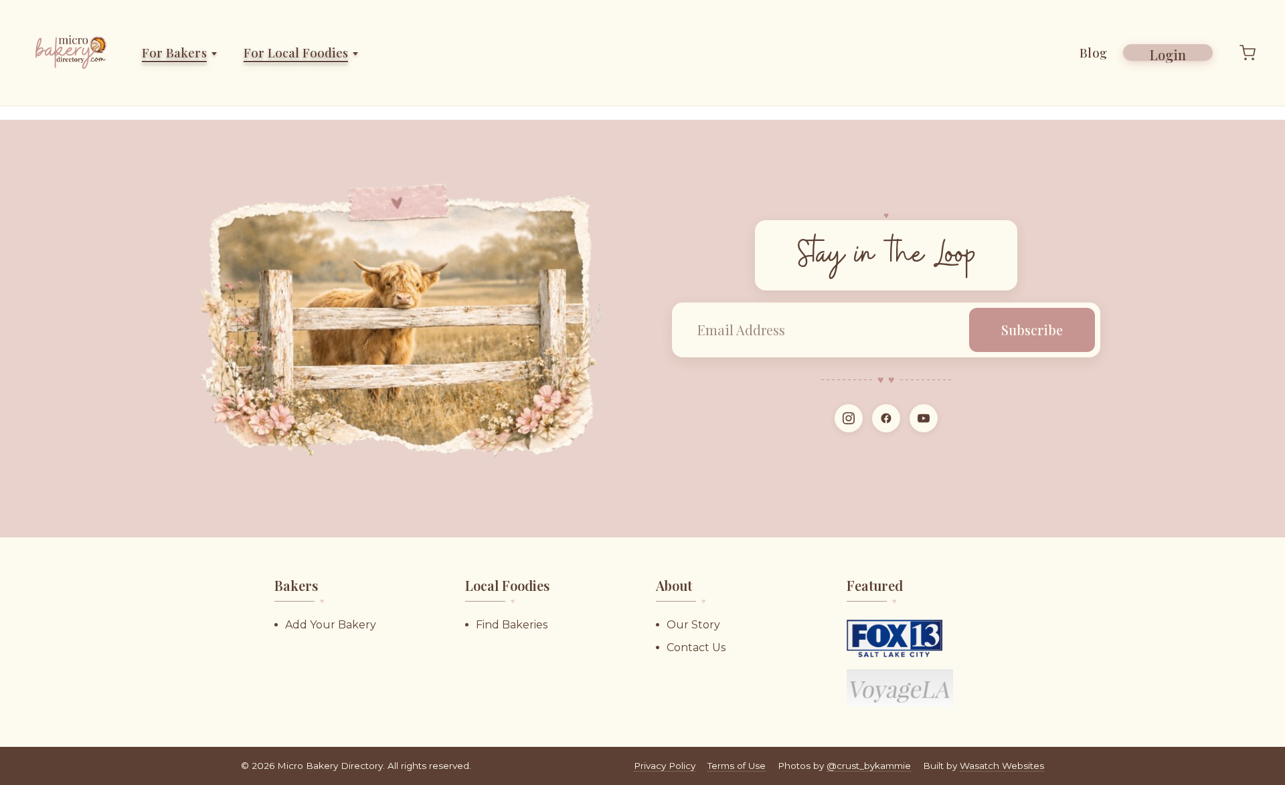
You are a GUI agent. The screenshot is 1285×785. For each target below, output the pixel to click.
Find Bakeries (511, 624)
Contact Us (696, 647)
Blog (1093, 52)
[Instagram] (849, 418)
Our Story (693, 624)
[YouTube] (924, 418)
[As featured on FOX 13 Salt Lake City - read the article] (894, 638)
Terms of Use (736, 765)
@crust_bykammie (869, 765)
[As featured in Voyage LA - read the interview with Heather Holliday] (900, 688)
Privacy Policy (664, 765)
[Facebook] (886, 418)
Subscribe (1032, 330)
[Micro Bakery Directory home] (72, 52)
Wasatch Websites (1002, 765)
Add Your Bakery (330, 624)
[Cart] (1247, 53)
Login (1168, 53)
